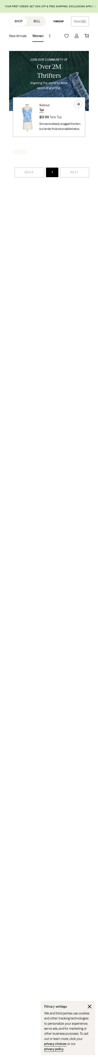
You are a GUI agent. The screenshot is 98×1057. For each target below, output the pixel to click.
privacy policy (54, 1049)
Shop (19, 21)
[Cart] (86, 36)
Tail (41, 110)
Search (78, 21)
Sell (37, 21)
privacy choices (55, 1044)
